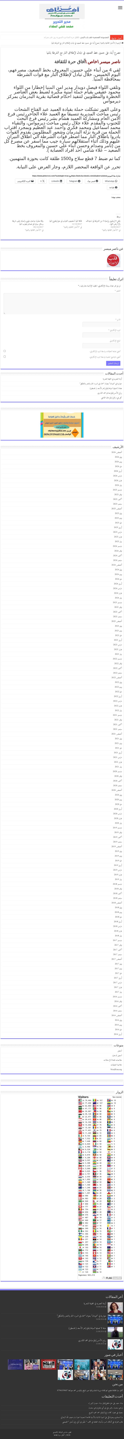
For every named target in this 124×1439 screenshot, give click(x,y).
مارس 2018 (117, 926)
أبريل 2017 (118, 978)
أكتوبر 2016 (117, 1006)
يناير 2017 (118, 992)
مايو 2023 (118, 635)
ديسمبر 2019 (117, 828)
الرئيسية (119, 43)
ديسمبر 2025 (117, 490)
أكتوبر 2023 (117, 612)
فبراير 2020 (118, 818)
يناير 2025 (118, 541)
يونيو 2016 (118, 1025)
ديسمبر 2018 (117, 884)
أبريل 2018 (118, 921)
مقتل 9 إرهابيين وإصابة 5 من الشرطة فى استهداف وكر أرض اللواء (103, 222)
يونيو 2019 (118, 856)
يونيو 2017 (118, 968)
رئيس (115, 113)
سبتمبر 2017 (117, 954)
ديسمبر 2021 (117, 715)
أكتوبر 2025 (117, 499)
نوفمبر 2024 (118, 551)
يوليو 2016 (118, 1020)
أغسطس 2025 (116, 508)
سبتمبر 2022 (117, 673)
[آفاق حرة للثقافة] (62, 16)
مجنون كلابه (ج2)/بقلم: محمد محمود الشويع (102, 1412)
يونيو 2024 (118, 574)
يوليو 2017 (118, 964)
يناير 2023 (118, 654)
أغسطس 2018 (116, 903)
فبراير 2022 (118, 706)
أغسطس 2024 (116, 565)
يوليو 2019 (118, 851)
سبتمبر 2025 (117, 504)
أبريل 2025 (118, 527)
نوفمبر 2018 (118, 889)
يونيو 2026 (118, 462)
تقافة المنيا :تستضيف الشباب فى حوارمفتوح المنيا (65, 221)
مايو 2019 (118, 860)
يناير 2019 (118, 879)
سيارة (64, 141)
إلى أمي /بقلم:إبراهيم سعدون (97, 1408)
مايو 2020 (118, 804)
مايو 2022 (118, 691)
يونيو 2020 (118, 799)
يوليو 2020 (118, 795)
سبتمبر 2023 (117, 616)
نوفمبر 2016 (118, 1001)
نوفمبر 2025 (118, 494)
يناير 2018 (118, 935)
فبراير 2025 (118, 537)
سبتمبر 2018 (117, 898)
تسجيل (120, 1051)
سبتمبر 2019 (117, 842)
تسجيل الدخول (117, 1055)
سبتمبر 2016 (117, 1011)
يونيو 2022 (118, 687)
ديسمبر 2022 (117, 659)
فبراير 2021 (118, 762)
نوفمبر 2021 (118, 720)
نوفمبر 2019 (118, 832)
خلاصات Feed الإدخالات (113, 1060)
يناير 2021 (118, 767)
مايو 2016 (118, 1029)
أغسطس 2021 (116, 734)
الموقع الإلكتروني (115, 341)
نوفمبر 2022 (118, 663)
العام (105, 118)
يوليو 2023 (118, 626)
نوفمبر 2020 (118, 776)
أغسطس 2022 (116, 677)
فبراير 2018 (118, 931)
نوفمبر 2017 (118, 945)
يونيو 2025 (118, 518)
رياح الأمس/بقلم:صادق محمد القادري (110, 393)
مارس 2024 (117, 588)
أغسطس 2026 (116, 452)
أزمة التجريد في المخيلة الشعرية (96, 37)
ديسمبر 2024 (117, 546)
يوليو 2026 (118, 457)
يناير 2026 (118, 485)
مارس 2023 (117, 645)
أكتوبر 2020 (117, 781)
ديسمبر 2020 (117, 771)
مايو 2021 (118, 748)
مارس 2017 (117, 982)
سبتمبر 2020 (117, 785)
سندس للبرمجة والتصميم (60, 1432)
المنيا (98, 78)
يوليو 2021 (118, 738)
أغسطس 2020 (116, 790)
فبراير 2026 (118, 480)
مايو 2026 (118, 466)
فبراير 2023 (118, 649)
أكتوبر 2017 (117, 950)
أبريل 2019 (118, 865)
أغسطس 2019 (116, 846)
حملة (78, 91)
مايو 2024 (118, 579)
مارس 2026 (117, 476)
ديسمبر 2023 (117, 602)
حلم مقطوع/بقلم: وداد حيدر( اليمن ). (100, 1403)
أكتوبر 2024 (117, 555)
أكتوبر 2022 (117, 668)
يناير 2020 (118, 823)
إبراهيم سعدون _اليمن (116, 1408)
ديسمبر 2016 (117, 996)
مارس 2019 (117, 870)
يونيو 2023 (118, 630)
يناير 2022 (118, 710)
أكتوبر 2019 (117, 837)
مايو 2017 (118, 973)
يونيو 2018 (118, 912)
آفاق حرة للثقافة (69, 61)
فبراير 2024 (118, 593)
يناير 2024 (118, 598)
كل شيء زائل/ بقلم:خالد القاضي (111, 397)
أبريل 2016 (118, 1034)
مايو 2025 (118, 523)
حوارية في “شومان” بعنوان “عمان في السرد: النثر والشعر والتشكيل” (80, 37)
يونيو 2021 (118, 743)
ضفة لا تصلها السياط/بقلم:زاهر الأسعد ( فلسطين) (106, 388)
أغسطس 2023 (116, 621)
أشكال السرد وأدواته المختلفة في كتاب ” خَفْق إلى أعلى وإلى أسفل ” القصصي (87, 1422)
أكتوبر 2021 (117, 724)
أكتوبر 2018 (117, 893)
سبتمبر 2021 (117, 729)
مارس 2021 (117, 757)
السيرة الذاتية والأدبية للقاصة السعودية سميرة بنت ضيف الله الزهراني (82, 1417)
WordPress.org (116, 1069)
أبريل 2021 (118, 752)
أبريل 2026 (118, 471)
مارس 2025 (117, 532)
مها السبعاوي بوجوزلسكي (115, 1417)
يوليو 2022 (118, 682)
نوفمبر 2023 (118, 607)
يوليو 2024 (118, 569)
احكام (65, 96)
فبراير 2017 (118, 987)
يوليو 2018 (118, 907)
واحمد (60, 127)
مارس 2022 (117, 701)
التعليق (117, 291)
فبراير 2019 (118, 874)
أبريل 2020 (118, 809)
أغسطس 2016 (116, 1015)
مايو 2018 (118, 917)
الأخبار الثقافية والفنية (108, 43)
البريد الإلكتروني (114, 330)
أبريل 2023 (118, 640)
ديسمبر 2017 (117, 940)
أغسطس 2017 (116, 959)
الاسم (118, 319)
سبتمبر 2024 (117, 560)
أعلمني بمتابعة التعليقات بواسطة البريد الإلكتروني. (105, 351)
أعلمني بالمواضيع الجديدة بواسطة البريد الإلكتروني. (104, 357)
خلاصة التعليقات (116, 1065)
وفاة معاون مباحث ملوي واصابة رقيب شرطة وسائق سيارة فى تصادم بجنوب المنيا (27, 222)
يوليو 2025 (118, 513)
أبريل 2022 (118, 696)
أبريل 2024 (118, 584)
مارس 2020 (117, 813)
